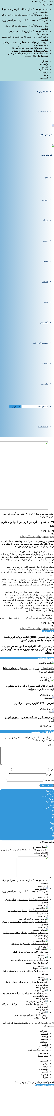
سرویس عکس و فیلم (40, 343)
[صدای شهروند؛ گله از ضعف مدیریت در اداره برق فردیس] (32, 877)
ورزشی (45, 241)
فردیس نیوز (14, 618)
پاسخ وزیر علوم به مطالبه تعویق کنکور (30, 50)
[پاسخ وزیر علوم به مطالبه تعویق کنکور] (41, 949)
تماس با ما (44, 384)
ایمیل (50, 774)
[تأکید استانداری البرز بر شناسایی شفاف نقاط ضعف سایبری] (46, 663)
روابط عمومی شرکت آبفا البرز (38, 618)
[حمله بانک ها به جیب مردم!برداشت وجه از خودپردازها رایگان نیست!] (43, 957)
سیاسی (45, 261)
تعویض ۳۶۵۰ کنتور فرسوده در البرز (34, 703)
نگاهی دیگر (44, 322)
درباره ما (45, 363)
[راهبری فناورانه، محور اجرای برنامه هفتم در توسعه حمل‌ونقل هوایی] (47, 680)
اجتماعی (45, 200)
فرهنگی (45, 220)
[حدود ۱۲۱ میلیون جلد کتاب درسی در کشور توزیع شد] (41, 888)
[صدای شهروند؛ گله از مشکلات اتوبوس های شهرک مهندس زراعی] (40, 847)
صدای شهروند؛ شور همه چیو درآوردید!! (30, 48)
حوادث (46, 302)
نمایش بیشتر (48, 631)
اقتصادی (45, 282)
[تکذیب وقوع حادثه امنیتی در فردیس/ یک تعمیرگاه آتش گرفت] (36, 1001)
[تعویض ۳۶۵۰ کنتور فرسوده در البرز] (48, 697)
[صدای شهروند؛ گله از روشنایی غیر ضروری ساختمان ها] (40, 908)
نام (52, 769)
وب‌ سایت (49, 780)
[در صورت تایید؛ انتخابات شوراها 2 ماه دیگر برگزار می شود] (40, 968)
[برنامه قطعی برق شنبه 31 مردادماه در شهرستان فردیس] (33, 919)
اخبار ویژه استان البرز (39, 514)
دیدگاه (50, 745)
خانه (52, 514)
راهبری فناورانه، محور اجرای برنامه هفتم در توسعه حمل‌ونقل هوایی (29, 687)
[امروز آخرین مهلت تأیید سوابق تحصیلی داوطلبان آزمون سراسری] (40, 930)
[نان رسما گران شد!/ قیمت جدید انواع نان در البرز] (51, 711)
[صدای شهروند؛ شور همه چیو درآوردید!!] (40, 941)
